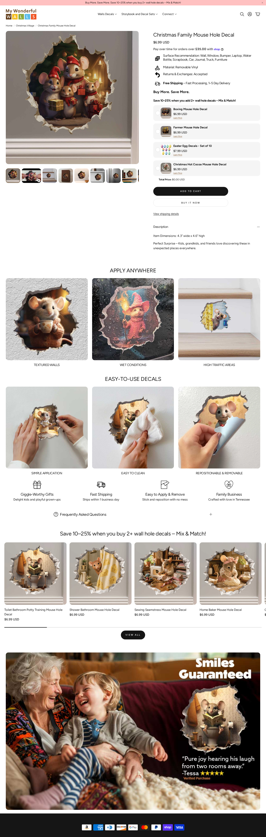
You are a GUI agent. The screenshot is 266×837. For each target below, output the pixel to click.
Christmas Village (25, 25)
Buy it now (190, 202)
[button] (241, 14)
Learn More (177, 118)
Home (9, 25)
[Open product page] (35, 573)
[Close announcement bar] (262, 2)
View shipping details (166, 213)
